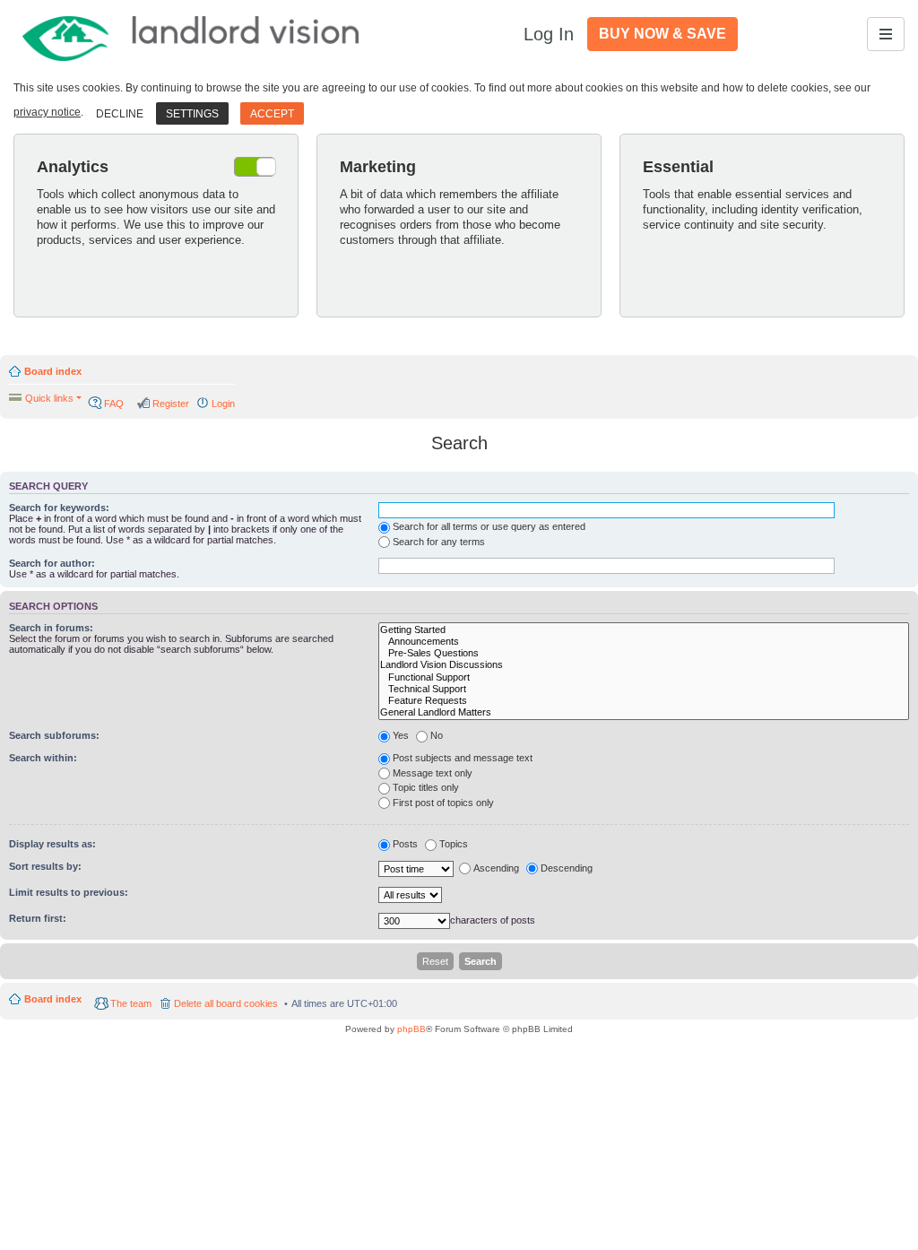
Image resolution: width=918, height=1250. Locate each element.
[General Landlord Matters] (643, 712)
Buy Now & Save (662, 33)
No (436, 735)
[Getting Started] (643, 630)
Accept (272, 114)
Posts (405, 843)
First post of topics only (443, 802)
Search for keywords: (59, 507)
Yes (401, 735)
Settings (192, 114)
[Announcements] (643, 641)
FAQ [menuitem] (114, 403)
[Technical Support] (643, 689)
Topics (453, 843)
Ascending (496, 868)
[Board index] (191, 34)
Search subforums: (54, 735)
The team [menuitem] (131, 1003)
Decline (119, 114)
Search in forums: (51, 627)
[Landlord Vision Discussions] (643, 665)
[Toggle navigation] (886, 34)
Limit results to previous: (68, 892)
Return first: (37, 918)
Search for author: (52, 563)
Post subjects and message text (463, 757)
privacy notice (47, 112)
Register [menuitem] (170, 403)
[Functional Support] (643, 677)
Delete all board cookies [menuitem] (226, 1003)
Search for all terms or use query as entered (489, 526)
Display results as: (52, 843)
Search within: (43, 757)
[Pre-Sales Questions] (643, 653)
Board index (53, 371)
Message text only (432, 773)
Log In (549, 34)
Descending (567, 868)
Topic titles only (426, 787)
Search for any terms (439, 541)
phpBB (411, 1029)
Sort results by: (45, 866)
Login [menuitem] (223, 403)
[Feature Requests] (643, 701)
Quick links (49, 398)
